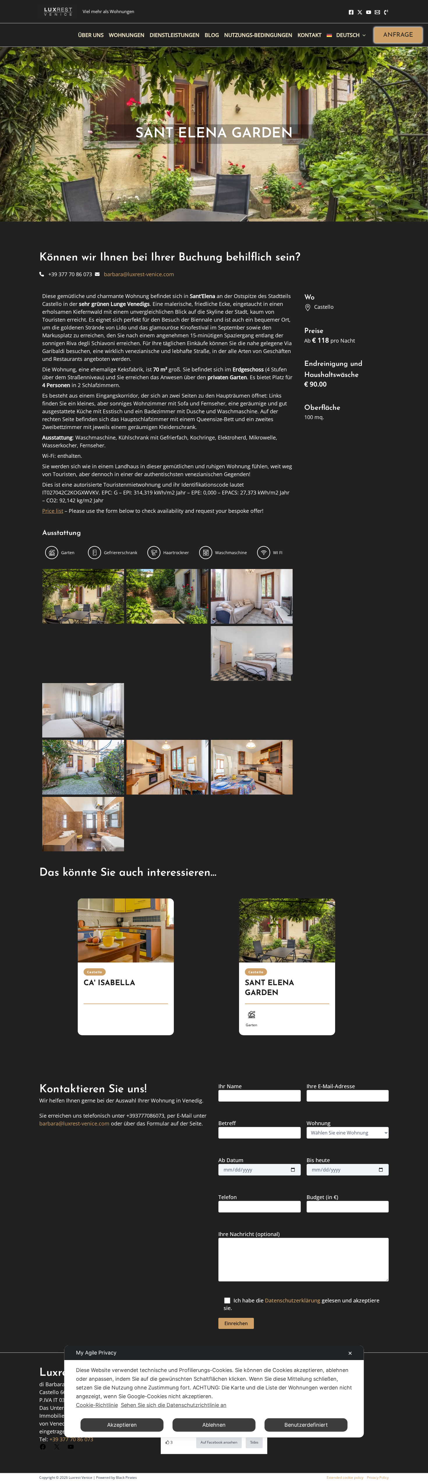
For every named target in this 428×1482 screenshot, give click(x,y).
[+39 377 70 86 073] (65, 274)
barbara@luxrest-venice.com (74, 1123)
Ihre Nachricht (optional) (249, 1234)
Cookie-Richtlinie (97, 1405)
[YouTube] (368, 12)
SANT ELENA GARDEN (269, 988)
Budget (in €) (322, 1197)
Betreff (227, 1123)
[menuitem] (346, 35)
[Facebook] (351, 12)
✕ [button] (350, 1353)
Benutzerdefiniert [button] (306, 1425)
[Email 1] (377, 12)
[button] (398, 35)
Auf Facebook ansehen (219, 1442)
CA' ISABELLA (109, 983)
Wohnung (318, 1123)
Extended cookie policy (345, 1477)
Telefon (227, 1197)
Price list (52, 510)
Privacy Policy (378, 1477)
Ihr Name (230, 1086)
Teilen (254, 1442)
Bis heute (318, 1160)
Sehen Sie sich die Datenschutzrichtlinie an (174, 1405)
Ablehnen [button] (214, 1425)
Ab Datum (230, 1160)
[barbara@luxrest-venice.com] (134, 274)
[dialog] (214, 1391)
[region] (214, 974)
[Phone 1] (386, 12)
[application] (363, 35)
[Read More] (126, 930)
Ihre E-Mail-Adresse (331, 1086)
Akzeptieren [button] (122, 1425)
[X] (359, 12)
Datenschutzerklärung (292, 1300)
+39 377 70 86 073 (71, 1439)
